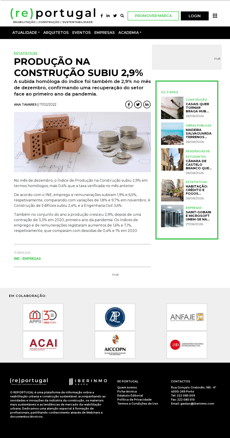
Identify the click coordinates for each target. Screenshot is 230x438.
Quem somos (127, 387)
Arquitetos (56, 33)
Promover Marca (153, 16)
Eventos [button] (81, 33)
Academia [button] (128, 33)
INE (16, 258)
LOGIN (195, 16)
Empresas (104, 33)
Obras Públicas (198, 125)
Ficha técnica (127, 391)
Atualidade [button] (24, 33)
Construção (196, 99)
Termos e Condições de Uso (137, 403)
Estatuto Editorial (130, 395)
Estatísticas (25, 53)
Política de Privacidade (134, 399)
